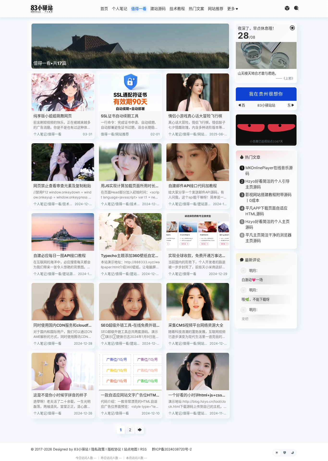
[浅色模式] (276, 452)
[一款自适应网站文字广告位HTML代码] (130, 371)
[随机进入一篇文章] (287, 8)
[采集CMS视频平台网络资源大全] (197, 302)
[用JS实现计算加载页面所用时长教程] (130, 162)
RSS (143, 449)
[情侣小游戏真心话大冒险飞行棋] (197, 92)
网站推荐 (215, 8)
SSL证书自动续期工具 (120, 116)
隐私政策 (98, 449)
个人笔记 (119, 8)
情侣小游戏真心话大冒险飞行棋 (195, 116)
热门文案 (196, 8)
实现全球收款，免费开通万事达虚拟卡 (197, 255)
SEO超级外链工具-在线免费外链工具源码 (128, 325)
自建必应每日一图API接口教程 (59, 255)
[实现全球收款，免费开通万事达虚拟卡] (197, 232)
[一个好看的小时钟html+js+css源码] (197, 371)
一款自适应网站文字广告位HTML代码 (129, 395)
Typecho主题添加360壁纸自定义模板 (130, 255)
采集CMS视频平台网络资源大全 (195, 325)
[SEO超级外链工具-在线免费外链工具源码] (130, 302)
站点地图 (130, 449)
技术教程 (177, 8)
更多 (231, 8)
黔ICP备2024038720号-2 (172, 449)
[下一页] (140, 430)
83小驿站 (81, 449)
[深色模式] (292, 452)
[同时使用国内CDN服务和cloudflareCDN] (62, 302)
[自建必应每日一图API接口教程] (62, 232)
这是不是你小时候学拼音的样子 (60, 395)
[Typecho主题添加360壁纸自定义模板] (130, 232)
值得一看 (138, 8)
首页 (104, 8)
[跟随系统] (284, 452)
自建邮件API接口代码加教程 (192, 185)
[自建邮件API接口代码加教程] (197, 162)
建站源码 (158, 8)
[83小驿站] (41, 8)
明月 (252, 271)
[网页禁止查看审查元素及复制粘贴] (62, 162)
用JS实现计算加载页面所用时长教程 (130, 186)
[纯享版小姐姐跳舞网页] (62, 92)
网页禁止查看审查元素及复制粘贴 (62, 185)
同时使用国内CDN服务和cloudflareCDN (62, 325)
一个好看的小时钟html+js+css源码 (197, 395)
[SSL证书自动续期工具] (130, 92)
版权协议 (114, 449)
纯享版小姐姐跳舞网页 (52, 116)
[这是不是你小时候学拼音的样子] (62, 371)
